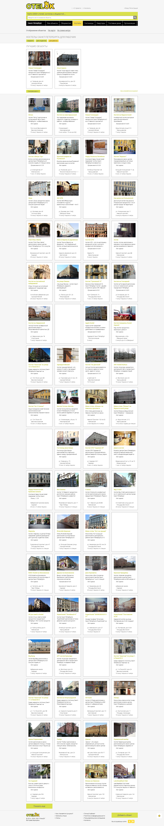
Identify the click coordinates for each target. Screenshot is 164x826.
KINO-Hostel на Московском (38, 573)
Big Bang (31, 656)
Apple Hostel (89, 323)
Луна (30, 198)
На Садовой (32, 781)
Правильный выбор (121, 739)
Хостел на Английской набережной (36, 282)
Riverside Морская (63, 531)
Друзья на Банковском (65, 573)
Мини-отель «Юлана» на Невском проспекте (94, 407)
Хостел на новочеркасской (67, 115)
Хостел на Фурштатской (122, 115)
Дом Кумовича (91, 573)
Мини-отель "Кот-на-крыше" (95, 531)
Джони (87, 739)
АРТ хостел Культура (64, 656)
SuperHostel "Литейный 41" (67, 614)
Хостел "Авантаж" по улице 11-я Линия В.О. (38, 699)
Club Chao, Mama (34, 240)
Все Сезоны (61, 489)
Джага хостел (119, 448)
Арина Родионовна (35, 739)
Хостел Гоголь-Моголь (65, 406)
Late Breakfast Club (121, 781)
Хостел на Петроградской (66, 698)
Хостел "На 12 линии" (36, 406)
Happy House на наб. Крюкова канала (35, 490)
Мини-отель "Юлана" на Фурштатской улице (122, 407)
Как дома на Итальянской (123, 198)
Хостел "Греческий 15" (93, 281)
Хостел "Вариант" (120, 156)
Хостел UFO (89, 240)
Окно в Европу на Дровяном (67, 240)
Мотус (30, 115)
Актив (116, 240)
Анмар (116, 698)
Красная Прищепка (121, 573)
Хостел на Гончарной (121, 281)
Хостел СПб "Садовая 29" (94, 448)
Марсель (31, 531)
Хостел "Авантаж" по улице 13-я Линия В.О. (38, 366)
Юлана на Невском (92, 781)
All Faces (88, 698)
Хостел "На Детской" (93, 365)
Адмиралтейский (63, 365)
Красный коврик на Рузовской (64, 157)
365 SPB (60, 198)
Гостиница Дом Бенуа (65, 448)
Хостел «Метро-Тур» (35, 156)
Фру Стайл (117, 489)
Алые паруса (61, 68)
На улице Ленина (63, 281)
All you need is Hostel (35, 614)
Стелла (88, 489)
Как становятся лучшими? (129, 91)
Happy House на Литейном (95, 156)
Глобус (59, 739)
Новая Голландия (35, 68)
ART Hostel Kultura (120, 365)
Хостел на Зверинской (36, 323)
